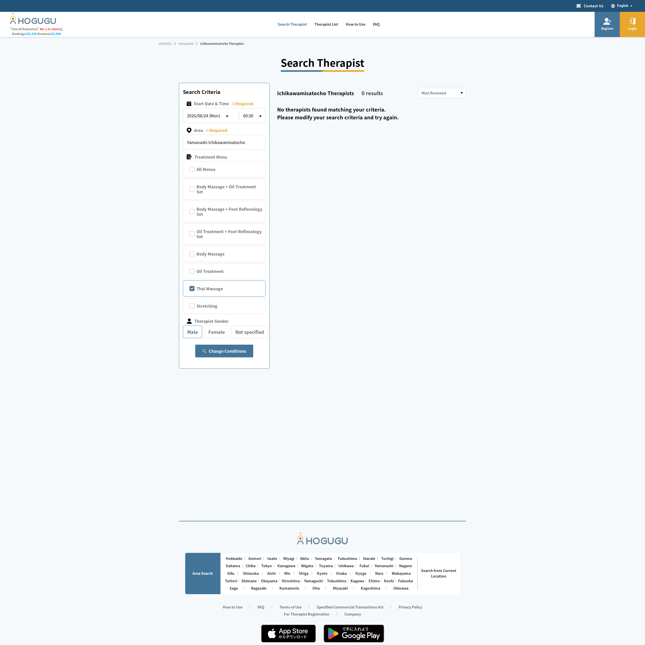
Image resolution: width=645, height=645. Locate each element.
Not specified (249, 332)
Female (216, 332)
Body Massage (210, 254)
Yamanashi (186, 43)
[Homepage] (33, 22)
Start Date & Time (223, 103)
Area (210, 130)
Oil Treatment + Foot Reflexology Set (229, 233)
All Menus (206, 169)
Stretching (207, 306)
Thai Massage (210, 288)
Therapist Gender (212, 321)
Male (192, 332)
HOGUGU (165, 43)
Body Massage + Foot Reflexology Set (229, 211)
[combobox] (442, 93)
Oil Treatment (210, 271)
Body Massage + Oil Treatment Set (226, 189)
